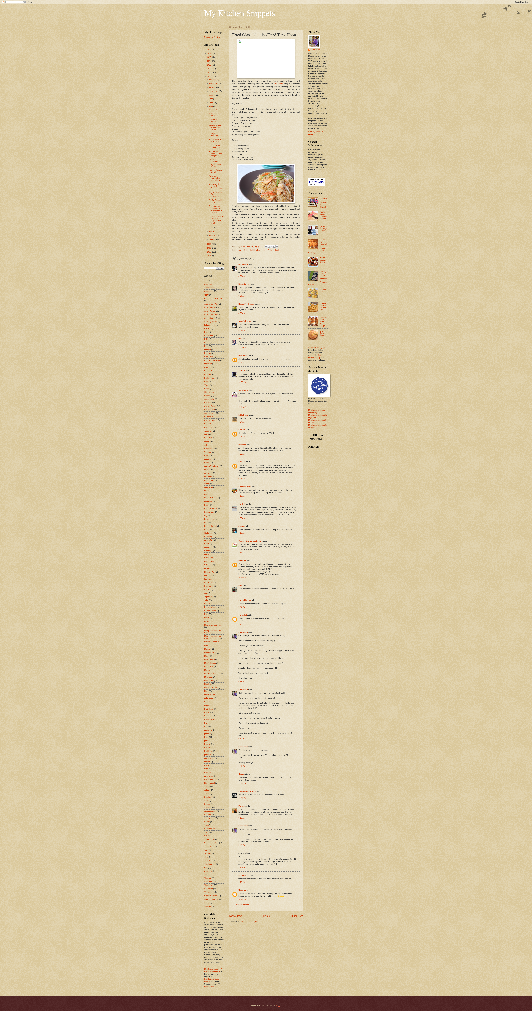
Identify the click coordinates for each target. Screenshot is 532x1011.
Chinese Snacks (211, 420)
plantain (207, 734)
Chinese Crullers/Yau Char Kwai (324, 306)
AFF (206, 281)
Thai (206, 857)
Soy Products (209, 829)
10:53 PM (242, 382)
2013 (209, 65)
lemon (206, 618)
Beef (206, 346)
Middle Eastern (210, 652)
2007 (209, 252)
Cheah (241, 774)
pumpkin (207, 755)
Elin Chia (242, 561)
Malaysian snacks (211, 642)
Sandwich (208, 797)
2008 (209, 248)
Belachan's (279, 84)
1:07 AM (241, 422)
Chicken (207, 403)
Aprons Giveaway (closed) (324, 228)
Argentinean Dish (211, 304)
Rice (206, 769)
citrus (206, 434)
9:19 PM (241, 739)
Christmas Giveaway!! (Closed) (324, 202)
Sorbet (207, 822)
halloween (208, 565)
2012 (209, 69)
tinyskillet (242, 615)
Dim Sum (208, 477)
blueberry (208, 364)
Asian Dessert (210, 307)
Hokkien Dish (255, 250)
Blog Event (208, 357)
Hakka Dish (209, 561)
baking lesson (209, 325)
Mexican (207, 649)
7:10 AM (241, 533)
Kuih (206, 614)
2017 (209, 50)
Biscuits (207, 353)
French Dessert (210, 526)
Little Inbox (243, 415)
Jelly (206, 600)
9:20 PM (241, 766)
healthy (207, 568)
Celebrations (209, 392)
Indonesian (208, 586)
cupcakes (208, 459)
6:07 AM (241, 479)
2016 (209, 53)
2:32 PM (241, 845)
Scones (207, 804)
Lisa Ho (241, 430)
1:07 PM (241, 592)
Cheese (207, 395)
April (211, 228)
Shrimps (207, 815)
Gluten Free (209, 540)
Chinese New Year (211, 417)
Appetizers (208, 291)
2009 (209, 244)
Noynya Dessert (210, 688)
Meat (206, 645)
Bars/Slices (209, 336)
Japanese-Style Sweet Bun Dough (215, 127)
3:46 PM (241, 607)
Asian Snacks (210, 318)
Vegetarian (208, 889)
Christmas (208, 427)
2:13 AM (241, 867)
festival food (209, 512)
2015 (209, 57)
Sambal (207, 793)
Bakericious (243, 356)
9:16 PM (241, 882)
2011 (209, 73)
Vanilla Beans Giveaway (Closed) (324, 215)
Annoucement (209, 288)
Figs (206, 515)
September (214, 91)
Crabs (206, 456)
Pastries (207, 716)
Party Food (208, 709)
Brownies (208, 374)
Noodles (277, 250)
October (212, 87)
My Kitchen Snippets (239, 12)
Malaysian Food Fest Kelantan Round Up (212, 637)
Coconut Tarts (323, 290)
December (213, 80)
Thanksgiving (209, 864)
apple (206, 295)
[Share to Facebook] (274, 246)
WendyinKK (243, 390)
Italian (206, 589)
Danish (207, 470)
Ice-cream (208, 579)
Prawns (207, 748)
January (212, 239)
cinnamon (208, 431)
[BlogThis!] (269, 246)
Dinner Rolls (209, 480)
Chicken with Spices (214, 120)
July (211, 99)
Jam (206, 593)
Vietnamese (209, 892)
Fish (206, 523)
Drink (206, 491)
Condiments (209, 448)
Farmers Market (210, 508)
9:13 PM (241, 682)
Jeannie (241, 371)
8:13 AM (241, 553)
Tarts (206, 850)
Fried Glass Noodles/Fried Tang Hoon (215, 153)
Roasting (207, 772)
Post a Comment (242, 905)
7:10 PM (241, 624)
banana (207, 329)
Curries (207, 463)
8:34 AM (241, 296)
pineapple (208, 730)
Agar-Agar (208, 284)
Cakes (206, 385)
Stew (206, 836)
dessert (207, 473)
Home (266, 916)
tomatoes (208, 871)
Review (207, 765)
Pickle (206, 723)
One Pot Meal (209, 695)
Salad (206, 786)
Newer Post (235, 916)
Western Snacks (211, 899)
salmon (207, 790)
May (211, 106)
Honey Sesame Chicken (323, 260)
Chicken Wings (210, 406)
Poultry (207, 744)
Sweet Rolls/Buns (211, 843)
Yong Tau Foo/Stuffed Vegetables (214, 178)
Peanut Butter (209, 719)
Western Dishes (210, 896)
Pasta (206, 712)
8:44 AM (241, 330)
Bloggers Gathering (212, 360)
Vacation (207, 878)
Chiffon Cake (209, 410)
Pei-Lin (241, 806)
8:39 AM (241, 313)
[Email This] (266, 246)
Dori (240, 338)
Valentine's (208, 882)
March (212, 232)
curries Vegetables (211, 466)
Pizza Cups (213, 110)
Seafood (207, 808)
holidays (207, 575)
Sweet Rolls (209, 839)
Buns (206, 381)
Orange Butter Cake (322, 333)
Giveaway (208, 537)
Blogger (278, 1005)
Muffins (207, 670)
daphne (241, 526)
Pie (205, 726)
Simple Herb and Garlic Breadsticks (215, 194)
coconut (207, 441)
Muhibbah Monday (211, 674)
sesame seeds (210, 811)
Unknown (242, 890)
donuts (207, 484)
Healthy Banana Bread (215, 171)
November (213, 83)
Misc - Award (209, 659)
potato (206, 741)
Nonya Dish (209, 681)
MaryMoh (242, 445)
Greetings (208, 547)
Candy (206, 388)
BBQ (206, 339)
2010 (209, 76)
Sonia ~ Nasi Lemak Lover (249, 541)
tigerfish (241, 504)
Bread (206, 367)
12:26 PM (242, 798)
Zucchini (207, 906)
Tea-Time (208, 854)
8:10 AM (241, 818)
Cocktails (208, 438)
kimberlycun (243, 875)
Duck (206, 494)
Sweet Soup (209, 846)
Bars (206, 332)
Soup (206, 825)
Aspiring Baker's (210, 321)
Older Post (297, 916)
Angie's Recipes (245, 321)
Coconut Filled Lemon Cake (215, 146)
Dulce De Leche (210, 498)
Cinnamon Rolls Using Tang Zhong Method (215, 186)
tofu (205, 868)
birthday (207, 350)
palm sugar (208, 698)
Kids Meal (208, 604)
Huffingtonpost (210, 986)
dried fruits (208, 487)
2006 (209, 256)
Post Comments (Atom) (250, 921)
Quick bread (209, 758)
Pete (240, 585)
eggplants (208, 501)
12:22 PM (242, 783)
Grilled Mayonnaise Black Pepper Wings (215, 163)
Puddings (208, 751)
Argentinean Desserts (213, 298)
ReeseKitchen (244, 284)
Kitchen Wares (210, 607)
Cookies (207, 452)
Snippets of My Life (212, 37)
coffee (206, 445)
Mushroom (208, 677)
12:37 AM (242, 407)
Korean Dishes (210, 611)
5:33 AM (241, 276)
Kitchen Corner (244, 487)
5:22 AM (241, 454)
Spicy (206, 832)
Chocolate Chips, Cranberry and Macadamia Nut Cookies (216, 209)
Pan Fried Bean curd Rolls (215, 141)
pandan (207, 705)
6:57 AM (241, 518)
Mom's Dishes (267, 250)
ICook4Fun (243, 632)
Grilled (206, 554)
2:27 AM (241, 437)
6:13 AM (241, 496)
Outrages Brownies (213, 135)
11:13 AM (242, 348)
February (213, 235)
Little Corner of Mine (247, 791)
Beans (206, 343)
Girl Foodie (243, 264)
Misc (206, 656)
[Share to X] (271, 246)
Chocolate (208, 424)
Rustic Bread (209, 783)
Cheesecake (209, 399)
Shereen (241, 462)
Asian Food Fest (211, 314)
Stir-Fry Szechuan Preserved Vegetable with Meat (216, 219)
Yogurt (206, 903)
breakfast (208, 371)
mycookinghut (244, 600)
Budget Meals (209, 378)
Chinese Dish (209, 413)
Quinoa (207, 762)
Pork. (206, 737)
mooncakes (209, 666)
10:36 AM (242, 577)
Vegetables (208, 885)
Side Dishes (209, 818)
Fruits (206, 530)
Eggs (206, 505)
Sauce (206, 801)
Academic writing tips (316, 348)
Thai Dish (208, 860)
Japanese (208, 597)
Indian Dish (208, 582)
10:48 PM (242, 899)
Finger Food (209, 519)
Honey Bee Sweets (246, 304)
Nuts (206, 691)
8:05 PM (241, 362)
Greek (206, 544)
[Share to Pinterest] (276, 246)
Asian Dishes (243, 250)
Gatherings (208, 533)
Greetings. (208, 551)
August (212, 95)
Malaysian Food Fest (212, 625)
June (211, 103)
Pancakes (208, 702)
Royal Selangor (210, 779)
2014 (209, 61)
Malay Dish (208, 621)
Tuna (206, 875)
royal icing (208, 776)
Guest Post (208, 558)
